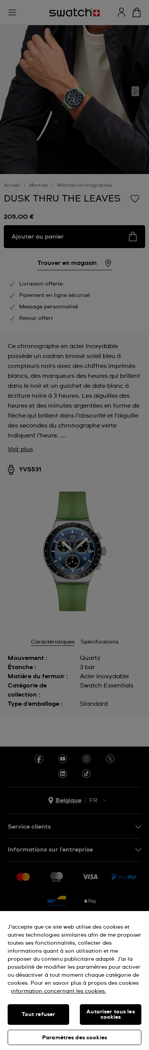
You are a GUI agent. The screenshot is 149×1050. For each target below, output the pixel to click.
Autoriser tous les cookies (110, 1014)
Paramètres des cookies (74, 1037)
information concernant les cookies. (58, 991)
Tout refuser (38, 1014)
